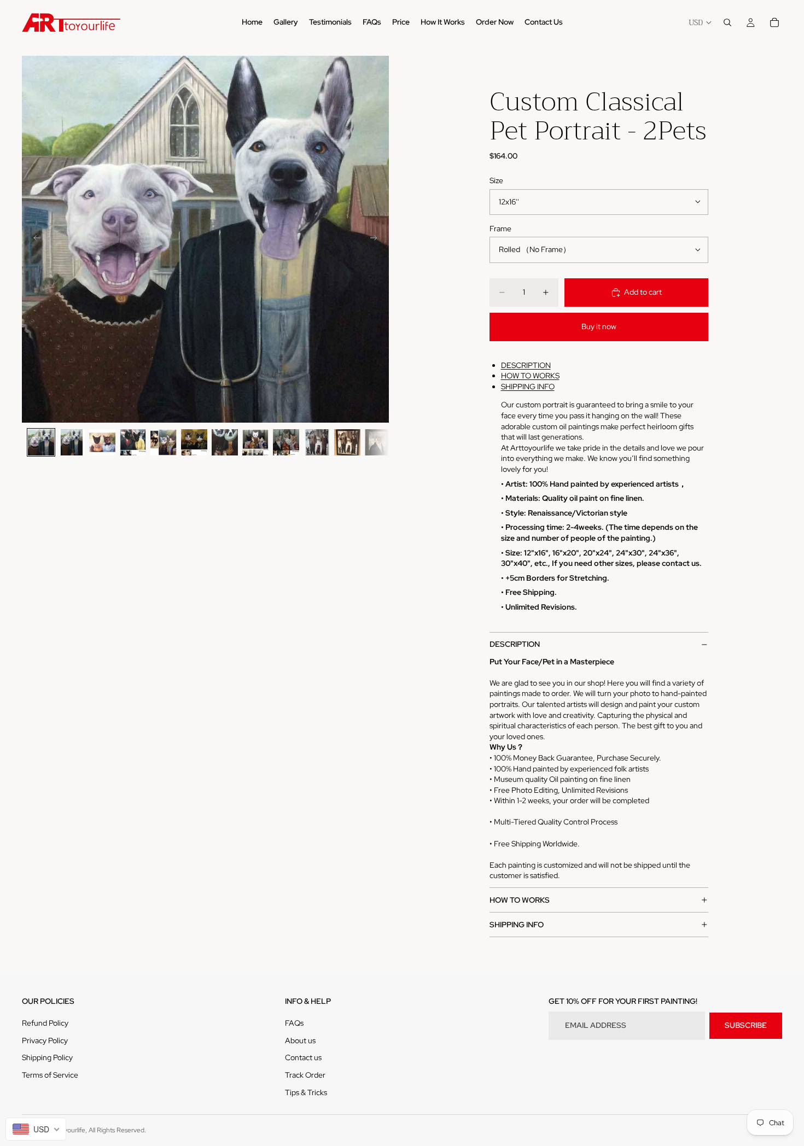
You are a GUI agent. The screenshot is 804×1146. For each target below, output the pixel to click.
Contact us (303, 1057)
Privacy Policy (45, 1040)
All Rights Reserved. (117, 1130)
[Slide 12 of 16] (378, 442)
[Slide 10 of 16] (317, 442)
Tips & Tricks (306, 1092)
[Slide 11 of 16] (347, 442)
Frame (500, 228)
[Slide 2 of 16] (72, 442)
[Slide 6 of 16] (194, 442)
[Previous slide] (34, 239)
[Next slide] (377, 239)
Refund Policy (45, 1023)
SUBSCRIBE (746, 1025)
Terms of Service (50, 1075)
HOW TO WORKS (530, 376)
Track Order (305, 1075)
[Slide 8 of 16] (255, 442)
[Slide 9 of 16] (286, 442)
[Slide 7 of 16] (225, 442)
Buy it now (598, 326)
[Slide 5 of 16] (163, 442)
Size (496, 180)
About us (300, 1040)
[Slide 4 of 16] (133, 442)
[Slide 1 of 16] (41, 442)
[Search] (727, 22)
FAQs (294, 1023)
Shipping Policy (47, 1057)
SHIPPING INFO (528, 386)
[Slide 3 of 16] (102, 442)
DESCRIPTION (526, 365)
